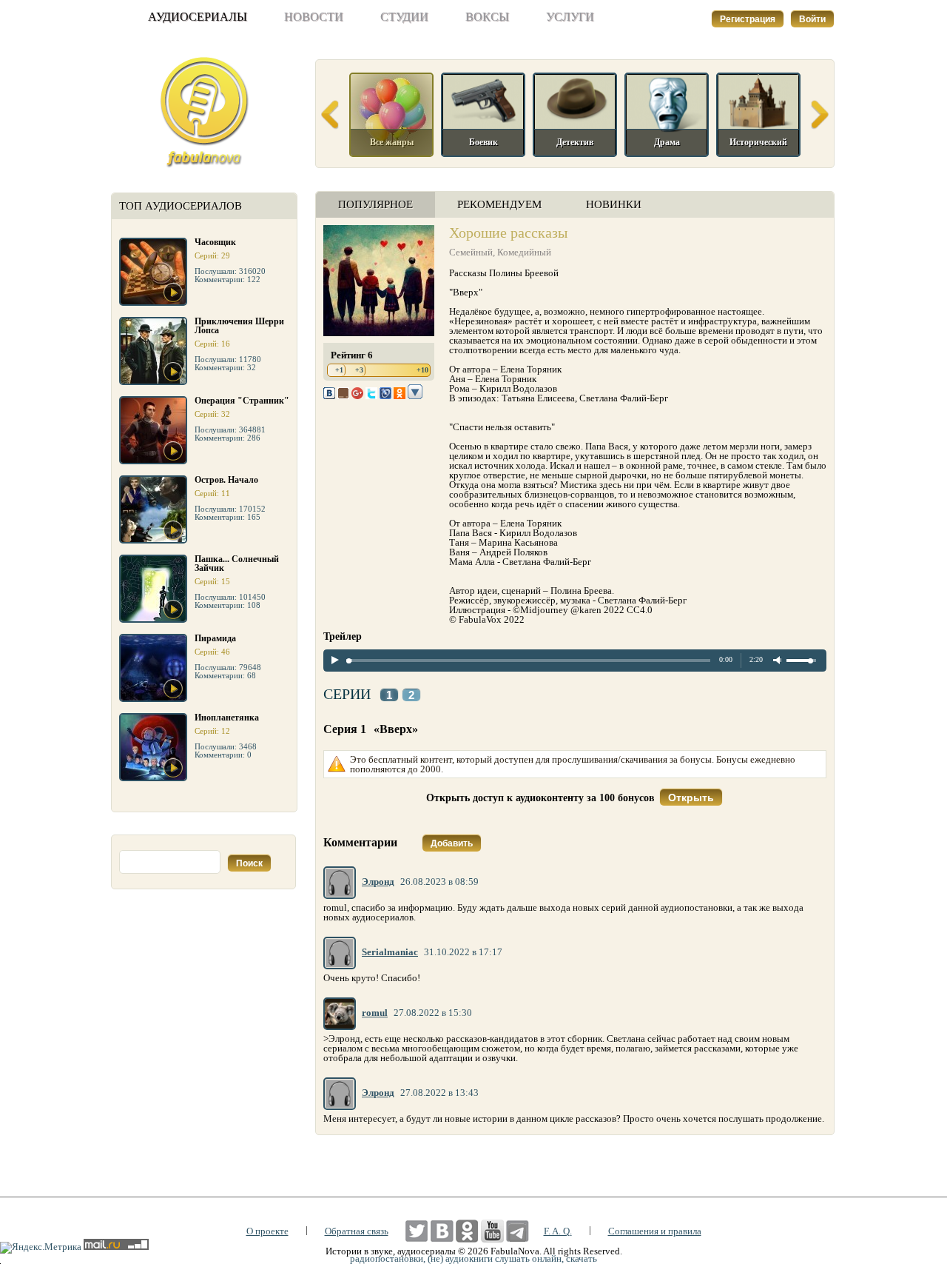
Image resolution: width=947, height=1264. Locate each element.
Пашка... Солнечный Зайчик (237, 563)
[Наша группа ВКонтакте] (442, 1231)
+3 (359, 370)
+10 (422, 370)
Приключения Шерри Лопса (239, 325)
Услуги (570, 16)
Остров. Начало (226, 480)
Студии (404, 16)
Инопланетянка (227, 717)
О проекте (267, 1231)
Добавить (452, 843)
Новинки (613, 204)
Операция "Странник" (242, 400)
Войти (812, 19)
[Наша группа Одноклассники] (467, 1231)
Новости (313, 16)
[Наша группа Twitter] (416, 1231)
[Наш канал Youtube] (492, 1231)
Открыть (691, 797)
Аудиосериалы (197, 16)
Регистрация (747, 19)
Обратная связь (356, 1231)
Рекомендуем (499, 204)
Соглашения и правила (654, 1231)
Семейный (471, 252)
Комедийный (524, 252)
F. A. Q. (558, 1231)
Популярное (375, 204)
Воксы (487, 16)
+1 (339, 370)
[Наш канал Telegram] (517, 1231)
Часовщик (215, 242)
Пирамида (215, 638)
